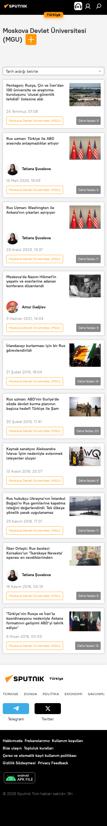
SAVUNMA (97, 693)
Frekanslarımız (37, 740)
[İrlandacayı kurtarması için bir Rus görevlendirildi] (85, 355)
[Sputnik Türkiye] (16, 8)
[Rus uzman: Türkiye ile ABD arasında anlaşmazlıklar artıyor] (85, 148)
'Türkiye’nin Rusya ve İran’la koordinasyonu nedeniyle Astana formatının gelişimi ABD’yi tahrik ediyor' (34, 620)
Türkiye (10, 693)
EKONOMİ (73, 693)
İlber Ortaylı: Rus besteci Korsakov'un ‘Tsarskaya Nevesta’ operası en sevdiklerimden (34, 553)
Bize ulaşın (12, 748)
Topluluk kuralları (39, 748)
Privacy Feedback (53, 762)
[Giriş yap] (87, 6)
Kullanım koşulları (67, 740)
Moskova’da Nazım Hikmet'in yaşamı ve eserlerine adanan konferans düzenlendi (31, 282)
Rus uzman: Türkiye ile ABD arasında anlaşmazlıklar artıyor (32, 141)
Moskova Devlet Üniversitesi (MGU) (35, 121)
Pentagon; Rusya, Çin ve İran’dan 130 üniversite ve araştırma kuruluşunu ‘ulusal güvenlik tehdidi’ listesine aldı (35, 92)
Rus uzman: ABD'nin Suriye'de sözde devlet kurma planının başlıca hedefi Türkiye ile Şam (32, 404)
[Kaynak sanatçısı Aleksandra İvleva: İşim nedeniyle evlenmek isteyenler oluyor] (85, 456)
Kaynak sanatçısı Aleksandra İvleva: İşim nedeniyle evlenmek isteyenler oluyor (34, 454)
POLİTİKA (51, 693)
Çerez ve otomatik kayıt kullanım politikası (40, 755)
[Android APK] (19, 778)
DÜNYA (30, 693)
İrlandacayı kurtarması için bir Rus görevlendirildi (35, 348)
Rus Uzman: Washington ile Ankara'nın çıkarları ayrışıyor (30, 210)
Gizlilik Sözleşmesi (19, 762)
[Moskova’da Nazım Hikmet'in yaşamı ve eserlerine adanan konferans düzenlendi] (85, 286)
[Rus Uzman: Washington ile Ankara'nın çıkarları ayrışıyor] (85, 217)
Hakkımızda (12, 740)
